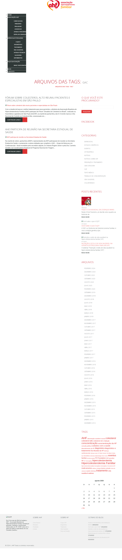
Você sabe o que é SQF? (90, 226)
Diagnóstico (18, 44)
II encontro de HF (111, 466)
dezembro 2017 (90, 320)
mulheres (94, 468)
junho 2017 (88, 340)
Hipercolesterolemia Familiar (98, 463)
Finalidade (18, 26)
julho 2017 (88, 337)
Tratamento (18, 47)
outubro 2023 (89, 275)
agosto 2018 (89, 299)
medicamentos (86, 468)
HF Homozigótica (88, 460)
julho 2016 (88, 378)
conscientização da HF (107, 443)
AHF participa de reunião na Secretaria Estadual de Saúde (39, 131)
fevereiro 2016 (89, 395)
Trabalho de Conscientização (95, 176)
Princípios (18, 23)
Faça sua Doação (14, 61)
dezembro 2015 (90, 402)
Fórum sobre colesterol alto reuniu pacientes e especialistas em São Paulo (37, 99)
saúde (88, 471)
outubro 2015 (89, 409)
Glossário (18, 55)
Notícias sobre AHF (91, 159)
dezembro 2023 (90, 272)
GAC (107, 458)
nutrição (108, 468)
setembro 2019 (89, 292)
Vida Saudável (18, 50)
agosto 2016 (89, 375)
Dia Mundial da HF (97, 451)
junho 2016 (88, 382)
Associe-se (18, 29)
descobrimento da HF (88, 448)
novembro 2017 (90, 323)
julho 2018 (88, 303)
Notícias (87, 155)
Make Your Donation (20, 65)
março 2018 (88, 313)
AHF (84, 438)
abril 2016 (88, 389)
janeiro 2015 (88, 420)
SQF (85, 169)
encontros (87, 455)
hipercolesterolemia (102, 460)
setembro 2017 (89, 330)
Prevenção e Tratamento (93, 162)
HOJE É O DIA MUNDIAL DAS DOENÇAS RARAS (97, 210)
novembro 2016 (90, 365)
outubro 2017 (89, 327)
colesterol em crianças (101, 441)
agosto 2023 (89, 282)
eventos (112, 455)
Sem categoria (89, 166)
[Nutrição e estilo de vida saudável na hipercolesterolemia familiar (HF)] (99, 238)
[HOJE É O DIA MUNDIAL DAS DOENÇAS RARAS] (86, 201)
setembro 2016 (89, 371)
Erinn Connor (105, 455)
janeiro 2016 (88, 399)
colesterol (111, 438)
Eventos (87, 148)
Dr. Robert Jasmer (102, 453)
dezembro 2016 (90, 361)
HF (82, 461)
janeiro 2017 (88, 358)
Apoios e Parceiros (20, 31)
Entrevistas (88, 142)
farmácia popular (91, 458)
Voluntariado (89, 183)
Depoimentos (18, 58)
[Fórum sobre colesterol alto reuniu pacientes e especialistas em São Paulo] (31, 105)
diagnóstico (99, 448)
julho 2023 (88, 285)
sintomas (93, 471)
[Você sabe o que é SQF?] (90, 221)
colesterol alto (87, 441)
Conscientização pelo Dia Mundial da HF (98, 537)
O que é (18, 42)
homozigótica (104, 466)
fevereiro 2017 (89, 354)
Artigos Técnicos (19, 52)
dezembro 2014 (90, 423)
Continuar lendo (14, 120)
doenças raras (94, 453)
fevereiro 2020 (89, 289)
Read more (85, 217)
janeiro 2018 (88, 316)
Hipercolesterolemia (15, 38)
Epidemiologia (98, 455)
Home (51, 86)
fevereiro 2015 (89, 416)
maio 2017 (88, 344)
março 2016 (88, 392)
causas (103, 438)
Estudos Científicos (91, 145)
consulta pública (86, 446)
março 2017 (88, 351)
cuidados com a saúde (101, 446)
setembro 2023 (89, 279)
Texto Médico (89, 172)
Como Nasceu (18, 21)
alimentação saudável (94, 438)
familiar (84, 458)
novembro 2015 (90, 406)
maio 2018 (88, 306)
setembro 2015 (89, 413)
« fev (83, 508)
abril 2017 (88, 347)
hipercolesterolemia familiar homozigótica (90, 466)
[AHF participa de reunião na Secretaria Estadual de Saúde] (26, 137)
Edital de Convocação (21, 34)
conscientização (89, 443)
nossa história (101, 468)
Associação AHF (13, 17)
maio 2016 (88, 385)
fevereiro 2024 (89, 268)
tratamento (102, 470)
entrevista (92, 455)
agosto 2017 (89, 334)
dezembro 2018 (90, 296)
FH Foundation (100, 458)
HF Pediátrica (89, 152)
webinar (91, 473)
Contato (11, 71)
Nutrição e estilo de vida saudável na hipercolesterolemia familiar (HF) (96, 244)
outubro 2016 (89, 368)
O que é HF (63, 522)
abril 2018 (88, 310)
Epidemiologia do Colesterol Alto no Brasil (99, 533)
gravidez (111, 458)
